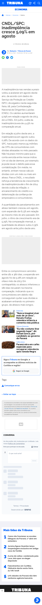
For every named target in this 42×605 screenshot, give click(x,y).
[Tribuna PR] (21, 590)
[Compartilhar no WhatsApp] (3, 57)
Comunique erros (12, 386)
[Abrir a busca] (39, 3)
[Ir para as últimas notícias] (30, 3)
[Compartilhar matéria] (34, 3)
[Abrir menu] (3, 3)
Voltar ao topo (9, 394)
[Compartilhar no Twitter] (11, 57)
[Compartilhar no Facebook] (7, 57)
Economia (21, 9)
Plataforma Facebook (22, 408)
